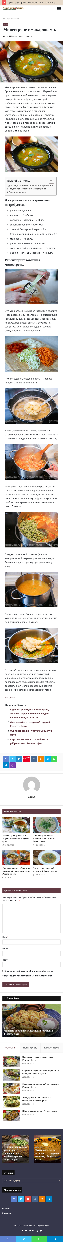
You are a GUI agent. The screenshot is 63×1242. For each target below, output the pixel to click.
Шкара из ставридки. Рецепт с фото (39, 1110)
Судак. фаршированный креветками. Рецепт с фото (40, 1086)
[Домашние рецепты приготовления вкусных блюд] (13, 8)
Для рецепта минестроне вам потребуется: (30, 185)
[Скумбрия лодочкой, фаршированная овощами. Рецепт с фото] (11, 1075)
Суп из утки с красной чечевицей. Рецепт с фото (45, 869)
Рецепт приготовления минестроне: (27, 188)
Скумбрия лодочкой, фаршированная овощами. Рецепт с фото (40, 1072)
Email (5, 948)
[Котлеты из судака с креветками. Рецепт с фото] (11, 1061)
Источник (10, 697)
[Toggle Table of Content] (49, 181)
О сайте (6, 1208)
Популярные (30, 1047)
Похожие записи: (17, 192)
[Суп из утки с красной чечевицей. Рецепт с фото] (47, 857)
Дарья (31, 796)
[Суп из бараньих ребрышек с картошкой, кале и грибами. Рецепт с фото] (16, 857)
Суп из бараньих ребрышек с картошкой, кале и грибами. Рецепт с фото (16, 871)
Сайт (4, 960)
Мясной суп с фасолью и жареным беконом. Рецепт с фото (15, 838)
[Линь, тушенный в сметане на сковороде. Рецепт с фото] (11, 1101)
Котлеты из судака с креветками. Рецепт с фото (38, 1059)
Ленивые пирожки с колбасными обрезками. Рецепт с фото (29, 1032)
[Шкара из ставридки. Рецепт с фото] (11, 1115)
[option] (31, 1020)
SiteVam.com (43, 1225)
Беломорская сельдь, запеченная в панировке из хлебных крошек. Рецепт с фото (15, 1153)
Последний (10, 1047)
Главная (9, 18)
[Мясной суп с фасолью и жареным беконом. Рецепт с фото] (16, 825)
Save (28, 757)
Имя (5, 937)
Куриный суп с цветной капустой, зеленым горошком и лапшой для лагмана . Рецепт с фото (29, 713)
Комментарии (51, 1047)
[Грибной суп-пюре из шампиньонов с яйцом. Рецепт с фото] (47, 825)
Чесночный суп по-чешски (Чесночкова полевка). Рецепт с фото (47, 1154)
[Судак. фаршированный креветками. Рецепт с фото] (11, 1088)
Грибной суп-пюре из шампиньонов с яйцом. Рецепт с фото (44, 838)
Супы (17, 18)
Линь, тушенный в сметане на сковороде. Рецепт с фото (36, 1099)
